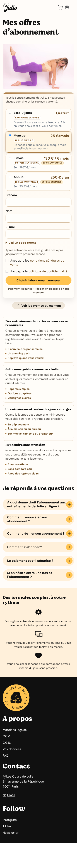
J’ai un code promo (23, 243)
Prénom (11, 195)
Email (11, 795)
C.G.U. (7, 743)
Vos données (12, 749)
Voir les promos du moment (41, 306)
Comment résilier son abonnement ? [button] (36, 533)
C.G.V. (6, 736)
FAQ (5, 755)
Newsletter (10, 833)
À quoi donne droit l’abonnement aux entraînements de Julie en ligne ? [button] (36, 504)
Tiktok (7, 826)
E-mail (11, 227)
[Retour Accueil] (10, 7)
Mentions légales (15, 730)
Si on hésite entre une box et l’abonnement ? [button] (29, 575)
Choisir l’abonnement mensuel (38, 280)
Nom (9, 211)
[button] (60, 7)
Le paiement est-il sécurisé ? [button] (30, 561)
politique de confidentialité (48, 271)
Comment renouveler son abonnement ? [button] (27, 519)
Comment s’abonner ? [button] (24, 547)
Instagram (10, 820)
